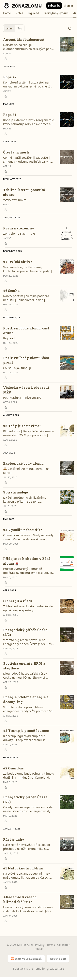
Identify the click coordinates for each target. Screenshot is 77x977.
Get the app (58, 958)
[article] (38, 49)
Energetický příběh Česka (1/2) (25, 799)
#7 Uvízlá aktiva (17, 261)
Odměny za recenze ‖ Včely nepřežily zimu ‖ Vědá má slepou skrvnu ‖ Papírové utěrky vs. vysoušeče (28, 537)
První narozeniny (18, 228)
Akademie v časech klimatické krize (20, 899)
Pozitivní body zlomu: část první (26, 360)
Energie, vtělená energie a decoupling (26, 699)
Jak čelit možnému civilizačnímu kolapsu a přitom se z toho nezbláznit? (24, 499)
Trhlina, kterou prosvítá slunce (24, 192)
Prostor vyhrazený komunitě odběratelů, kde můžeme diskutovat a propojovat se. (28, 571)
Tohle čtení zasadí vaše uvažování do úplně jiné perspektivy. (28, 608)
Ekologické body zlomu (23, 463)
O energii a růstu (17, 601)
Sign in (68, 5)
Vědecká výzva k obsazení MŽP (26, 389)
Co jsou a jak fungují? (17, 368)
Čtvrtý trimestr (16, 152)
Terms (51, 945)
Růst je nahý (13, 839)
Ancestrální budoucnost (23, 39)
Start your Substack (28, 958)
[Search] (70, 28)
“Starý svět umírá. (15, 200)
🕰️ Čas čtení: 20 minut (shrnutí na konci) (26, 471)
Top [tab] (20, 28)
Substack (19, 968)
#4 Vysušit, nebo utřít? (22, 529)
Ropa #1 (9, 114)
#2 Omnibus (13, 768)
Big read (9, 338)
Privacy (39, 945)
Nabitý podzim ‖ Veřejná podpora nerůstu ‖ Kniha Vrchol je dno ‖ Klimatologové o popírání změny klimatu (26, 298)
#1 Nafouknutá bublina (23, 868)
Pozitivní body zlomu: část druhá (26, 330)
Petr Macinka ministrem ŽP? (22, 397)
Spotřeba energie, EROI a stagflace (24, 665)
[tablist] (13, 28)
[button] (7, 13)
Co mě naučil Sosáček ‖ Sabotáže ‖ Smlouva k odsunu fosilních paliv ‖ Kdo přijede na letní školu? (26, 159)
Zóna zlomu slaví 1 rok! (19, 233)
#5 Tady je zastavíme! (21, 425)
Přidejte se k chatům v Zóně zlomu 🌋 (27, 561)
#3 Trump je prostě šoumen (26, 730)
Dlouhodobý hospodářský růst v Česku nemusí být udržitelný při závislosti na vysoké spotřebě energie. (29, 675)
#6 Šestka (11, 290)
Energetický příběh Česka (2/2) (25, 632)
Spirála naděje (15, 492)
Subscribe (54, 5)
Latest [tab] (10, 28)
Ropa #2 (10, 77)
